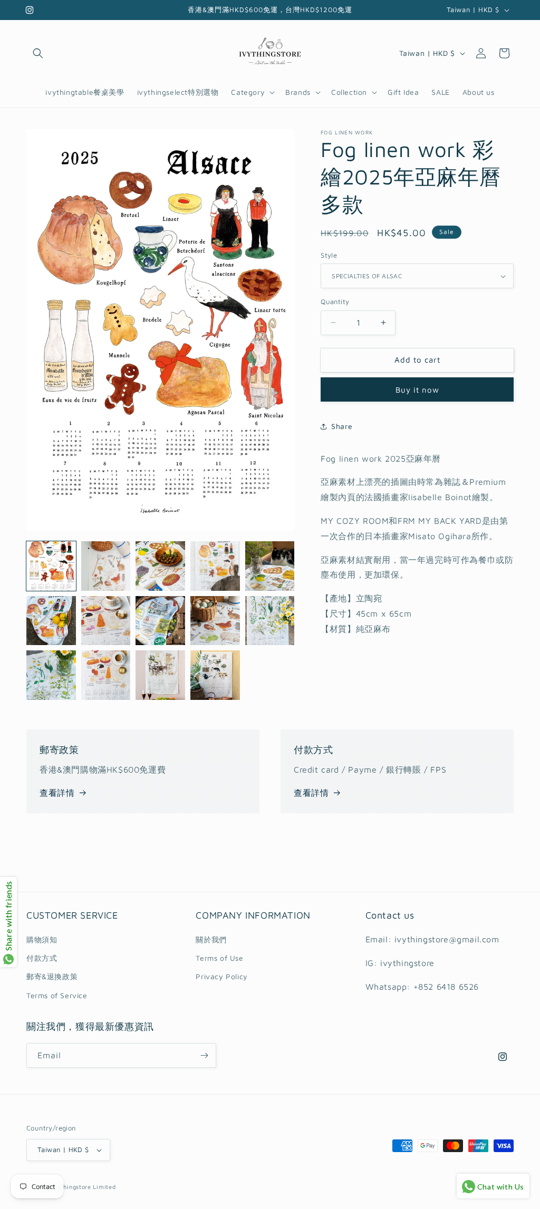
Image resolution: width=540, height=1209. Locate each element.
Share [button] (341, 426)
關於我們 (211, 939)
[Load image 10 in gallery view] (270, 621)
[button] (38, 53)
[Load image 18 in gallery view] (160, 675)
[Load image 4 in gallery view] (215, 566)
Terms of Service (57, 995)
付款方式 (41, 957)
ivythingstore (71, 1186)
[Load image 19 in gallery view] (215, 675)
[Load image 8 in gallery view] (160, 621)
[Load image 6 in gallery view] (51, 621)
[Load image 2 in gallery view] (106, 566)
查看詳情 (57, 792)
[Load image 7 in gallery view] (106, 621)
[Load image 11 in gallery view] (51, 675)
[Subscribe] (204, 1055)
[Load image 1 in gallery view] (51, 566)
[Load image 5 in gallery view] (270, 566)
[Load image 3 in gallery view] (160, 566)
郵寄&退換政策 (52, 976)
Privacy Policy (221, 976)
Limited (104, 1186)
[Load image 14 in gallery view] (106, 675)
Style (329, 255)
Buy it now (417, 389)
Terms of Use (219, 957)
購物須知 (41, 939)
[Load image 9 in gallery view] (215, 621)
